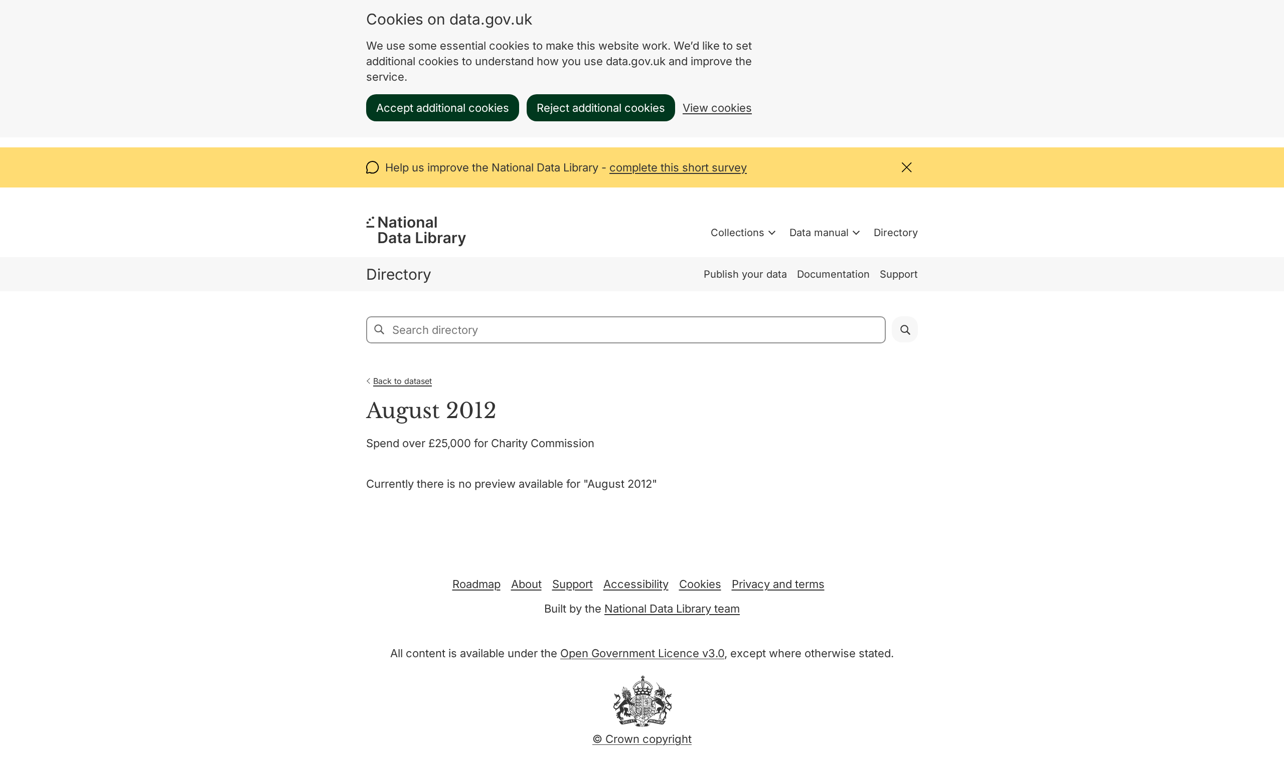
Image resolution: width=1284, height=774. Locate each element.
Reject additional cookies (601, 107)
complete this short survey (678, 167)
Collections (737, 233)
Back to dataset (402, 381)
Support (899, 274)
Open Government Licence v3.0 (642, 653)
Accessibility (636, 584)
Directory (896, 233)
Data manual (819, 233)
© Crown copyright (642, 738)
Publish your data (745, 274)
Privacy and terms (778, 584)
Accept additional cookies (442, 107)
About (526, 584)
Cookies (700, 584)
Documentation (833, 274)
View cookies (717, 107)
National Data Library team (672, 608)
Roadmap (476, 584)
